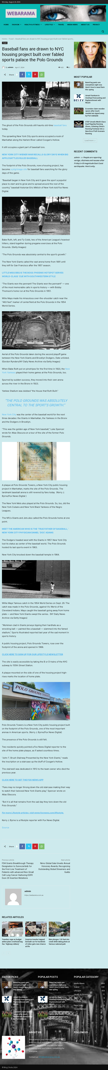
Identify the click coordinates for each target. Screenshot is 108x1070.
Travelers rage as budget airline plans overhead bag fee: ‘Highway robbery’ (12, 941)
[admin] (4, 67)
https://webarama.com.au (33, 895)
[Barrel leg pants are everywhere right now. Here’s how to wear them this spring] (79, 84)
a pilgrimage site (19, 169)
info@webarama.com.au (49, 1057)
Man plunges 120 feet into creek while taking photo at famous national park (59, 941)
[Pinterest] (35, 74)
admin (10, 67)
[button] (102, 31)
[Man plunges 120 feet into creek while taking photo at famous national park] (59, 929)
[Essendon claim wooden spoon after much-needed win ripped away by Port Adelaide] (79, 111)
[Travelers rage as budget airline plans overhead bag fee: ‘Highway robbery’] (12, 929)
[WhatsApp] (41, 74)
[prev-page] (3, 953)
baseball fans (60, 125)
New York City (9, 414)
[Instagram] (82, 1041)
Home (4, 39)
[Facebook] (22, 74)
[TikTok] (89, 1041)
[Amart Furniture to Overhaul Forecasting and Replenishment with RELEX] (79, 97)
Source (5, 827)
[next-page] (8, 953)
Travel (11, 39)
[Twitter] (29, 74)
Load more (89, 140)
